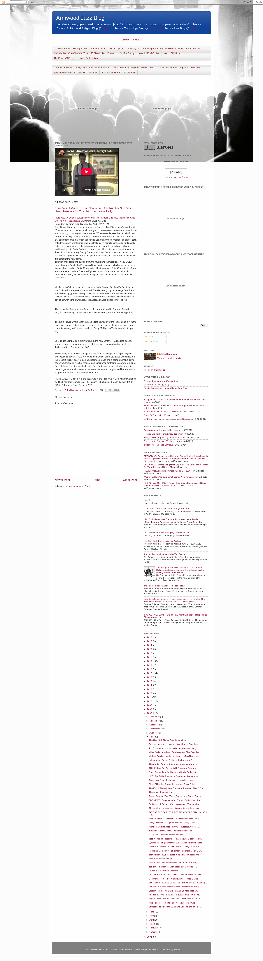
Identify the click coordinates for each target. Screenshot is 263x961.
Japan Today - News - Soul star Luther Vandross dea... (175, 899)
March (152, 924)
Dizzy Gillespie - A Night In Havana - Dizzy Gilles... (173, 784)
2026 (150, 637)
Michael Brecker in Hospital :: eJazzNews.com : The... (175, 819)
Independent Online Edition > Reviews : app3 (170, 760)
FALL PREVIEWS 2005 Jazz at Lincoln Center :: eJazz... (176, 875)
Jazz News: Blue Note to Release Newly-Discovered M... (176, 839)
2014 (150, 685)
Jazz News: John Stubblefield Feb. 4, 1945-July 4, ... (174, 863)
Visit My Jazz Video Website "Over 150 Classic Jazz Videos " (84, 53)
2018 (150, 669)
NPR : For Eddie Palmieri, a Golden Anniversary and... (175, 776)
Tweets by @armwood (154, 370)
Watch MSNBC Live (149, 53)
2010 (150, 701)
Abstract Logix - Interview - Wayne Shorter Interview (174, 808)
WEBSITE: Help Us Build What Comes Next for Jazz (169, 477)
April (151, 920)
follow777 (156, 950)
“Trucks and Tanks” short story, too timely (163, 434)
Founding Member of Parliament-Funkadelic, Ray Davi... (176, 851)
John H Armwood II (170, 354)
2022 (150, 653)
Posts (150, 337)
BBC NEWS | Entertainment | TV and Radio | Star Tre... (175, 800)
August (153, 733)
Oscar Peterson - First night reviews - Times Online (173, 879)
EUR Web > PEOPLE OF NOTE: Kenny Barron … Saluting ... (178, 883)
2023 (150, 649)
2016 (150, 677)
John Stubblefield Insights (161, 859)
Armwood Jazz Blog (80, 18)
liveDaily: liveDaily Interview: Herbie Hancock (170, 831)
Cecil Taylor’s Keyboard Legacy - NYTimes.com (166, 533)
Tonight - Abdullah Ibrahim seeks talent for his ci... (173, 867)
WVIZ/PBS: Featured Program (163, 871)
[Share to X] (112, 390)
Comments (152, 342)
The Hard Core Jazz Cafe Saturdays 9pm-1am (167, 508)
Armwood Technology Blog (156, 384)
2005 (150, 713)
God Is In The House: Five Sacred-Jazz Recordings (168, 419)
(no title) (148, 500)
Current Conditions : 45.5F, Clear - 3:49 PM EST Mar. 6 (81, 67)
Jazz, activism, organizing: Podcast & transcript (166, 437)
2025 (150, 641)
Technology (155, 28)
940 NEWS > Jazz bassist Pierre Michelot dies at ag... (174, 887)
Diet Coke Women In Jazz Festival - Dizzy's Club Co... (175, 847)
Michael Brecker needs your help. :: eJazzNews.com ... (175, 756)
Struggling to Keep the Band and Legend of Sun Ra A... (175, 907)
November (154, 721)
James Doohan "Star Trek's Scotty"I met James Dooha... (176, 796)
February (154, 928)
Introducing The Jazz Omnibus (158, 445)
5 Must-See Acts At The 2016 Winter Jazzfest (165, 412)
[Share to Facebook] (115, 390)
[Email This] (106, 390)
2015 (150, 681)
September (155, 729)
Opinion (106, 28)
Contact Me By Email (131, 40)
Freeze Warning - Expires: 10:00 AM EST (134, 67)
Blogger (177, 950)
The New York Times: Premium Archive (162, 541)
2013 (150, 689)
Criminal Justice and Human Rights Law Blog (165, 388)
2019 (150, 665)
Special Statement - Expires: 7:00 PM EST (180, 67)
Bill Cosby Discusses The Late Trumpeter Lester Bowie (171, 519)
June (152, 912)
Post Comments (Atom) (79, 486)
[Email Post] (101, 390)
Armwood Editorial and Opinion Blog (161, 381)
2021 (150, 657)
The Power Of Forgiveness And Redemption (76, 58)
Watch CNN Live (172, 53)
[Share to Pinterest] (118, 390)
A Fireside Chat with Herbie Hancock (166, 835)
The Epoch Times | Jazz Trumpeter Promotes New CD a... (177, 788)
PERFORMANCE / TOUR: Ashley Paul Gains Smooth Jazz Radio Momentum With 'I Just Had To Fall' (175, 484)
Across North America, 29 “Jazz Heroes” (163, 441)
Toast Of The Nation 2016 (156, 415)
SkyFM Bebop (127, 53)
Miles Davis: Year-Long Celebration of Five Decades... (175, 752)
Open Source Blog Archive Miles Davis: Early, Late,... (174, 772)
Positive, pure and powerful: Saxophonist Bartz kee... (174, 744)
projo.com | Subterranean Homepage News (165, 586)
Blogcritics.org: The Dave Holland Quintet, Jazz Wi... (174, 891)
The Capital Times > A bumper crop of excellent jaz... (174, 764)
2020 (150, 661)
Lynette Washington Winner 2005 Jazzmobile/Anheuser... (176, 843)
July (151, 737)
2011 (149, 697)
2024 (150, 645)
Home (96, 479)
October (153, 725)
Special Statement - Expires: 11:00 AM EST (75, 72)
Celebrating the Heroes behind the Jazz (163, 430)
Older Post (130, 479)
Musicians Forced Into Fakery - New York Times (172, 903)
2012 (150, 693)
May (151, 916)
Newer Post (62, 479)
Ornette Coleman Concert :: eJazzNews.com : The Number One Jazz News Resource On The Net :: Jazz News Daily (174, 600)
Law (192, 28)
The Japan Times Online (160, 792)
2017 (150, 673)
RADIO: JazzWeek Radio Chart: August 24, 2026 (167, 471)
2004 (150, 937)
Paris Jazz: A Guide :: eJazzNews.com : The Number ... (175, 804)
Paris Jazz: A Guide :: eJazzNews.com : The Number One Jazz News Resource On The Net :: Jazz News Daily (93, 210)
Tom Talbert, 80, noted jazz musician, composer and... (175, 855)
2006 (150, 709)
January (153, 932)
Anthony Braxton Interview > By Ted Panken (165, 554)
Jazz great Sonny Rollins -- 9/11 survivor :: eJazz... (173, 780)
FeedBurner (182, 177)
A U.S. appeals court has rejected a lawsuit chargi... (173, 748)
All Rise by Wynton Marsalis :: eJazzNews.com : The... (175, 895)
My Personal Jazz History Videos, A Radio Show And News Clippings (88, 48)
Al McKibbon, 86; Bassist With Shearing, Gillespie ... (174, 768)
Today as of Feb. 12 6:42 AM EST (118, 72)
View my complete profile (169, 358)
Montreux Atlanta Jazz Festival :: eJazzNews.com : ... (174, 827)
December (154, 717)
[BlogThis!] (109, 390)
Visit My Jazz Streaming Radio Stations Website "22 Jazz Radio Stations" (164, 48)
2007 (150, 705)
